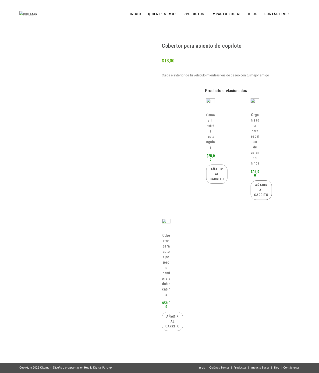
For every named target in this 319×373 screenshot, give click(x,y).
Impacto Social (260, 367)
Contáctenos (291, 367)
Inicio (201, 367)
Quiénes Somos (219, 367)
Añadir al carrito (217, 174)
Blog (276, 367)
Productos (240, 367)
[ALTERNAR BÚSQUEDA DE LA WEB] (298, 14)
